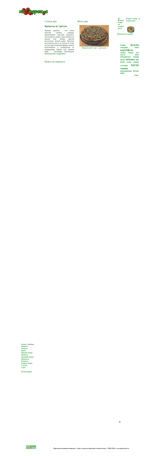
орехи (122, 60)
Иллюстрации (26, 372)
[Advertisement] (139, 439)
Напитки (24, 355)
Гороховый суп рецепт (125, 34)
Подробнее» (61, 54)
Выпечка (24, 346)
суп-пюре (124, 65)
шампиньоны (126, 71)
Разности (24, 361)
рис (137, 60)
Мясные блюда (26, 353)
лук (137, 53)
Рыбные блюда (26, 363)
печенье (130, 59)
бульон (134, 44)
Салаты (24, 365)
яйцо (122, 73)
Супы (23, 367)
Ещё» (136, 75)
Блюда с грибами (27, 344)
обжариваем (125, 57)
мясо (137, 55)
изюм (136, 47)
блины (123, 45)
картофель (126, 50)
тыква (124, 68)
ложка (130, 53)
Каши (23, 351)
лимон (123, 53)
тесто (135, 65)
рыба (122, 62)
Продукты (25, 359)
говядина (124, 47)
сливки (136, 62)
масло (122, 55)
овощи (136, 57)
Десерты (24, 348)
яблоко (136, 71)
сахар (128, 62)
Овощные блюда (27, 357)
